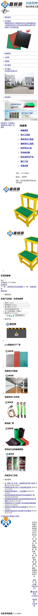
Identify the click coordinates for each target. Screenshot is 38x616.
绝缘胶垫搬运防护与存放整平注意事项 (18, 511)
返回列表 (4, 291)
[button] (10, 315)
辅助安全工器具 (27, 144)
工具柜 (7, 57)
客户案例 (8, 65)
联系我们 (8, 97)
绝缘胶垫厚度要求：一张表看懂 (16, 491)
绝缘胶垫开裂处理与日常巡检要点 (16, 507)
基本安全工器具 (24, 23)
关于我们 (8, 69)
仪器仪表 (15, 27)
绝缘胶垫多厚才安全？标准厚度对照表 (18, 487)
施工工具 (9, 27)
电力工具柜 (15, 23)
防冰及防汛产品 (27, 157)
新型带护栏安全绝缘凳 (15, 287)
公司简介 (8, 71)
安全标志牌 (23, 25)
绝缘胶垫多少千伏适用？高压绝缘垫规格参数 (20, 503)
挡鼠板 (7, 61)
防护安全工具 (14, 25)
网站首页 (8, 17)
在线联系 (4, 284)
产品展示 (8, 21)
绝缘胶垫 (8, 23)
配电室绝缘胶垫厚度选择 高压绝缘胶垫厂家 (20, 495)
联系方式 (14, 71)
